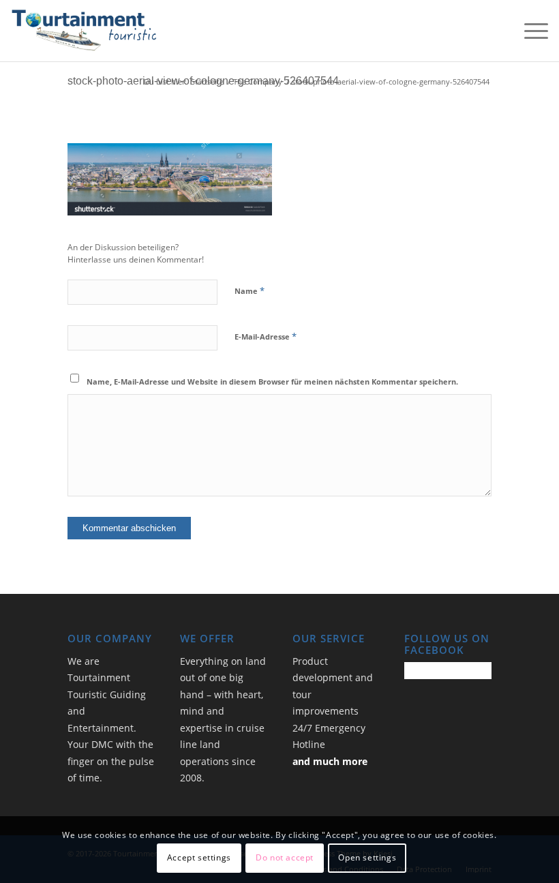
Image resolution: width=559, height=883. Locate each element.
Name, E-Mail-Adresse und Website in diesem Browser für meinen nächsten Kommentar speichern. (272, 381)
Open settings (367, 857)
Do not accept (285, 857)
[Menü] (529, 30)
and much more (329, 761)
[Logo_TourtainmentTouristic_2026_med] (84, 30)
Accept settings (199, 857)
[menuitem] (529, 30)
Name (250, 290)
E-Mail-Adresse (266, 336)
